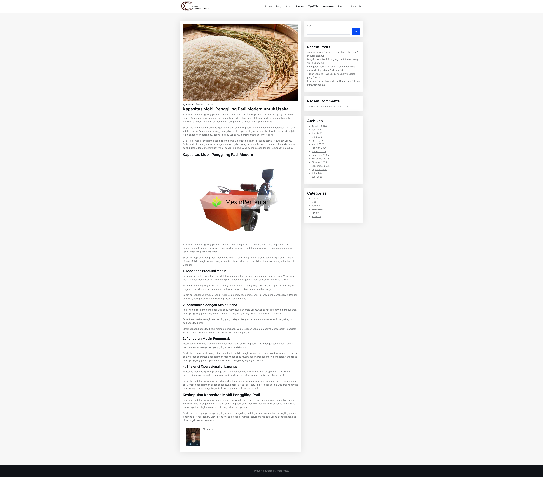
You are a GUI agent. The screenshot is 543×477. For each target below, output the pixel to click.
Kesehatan (328, 6)
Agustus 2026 (319, 126)
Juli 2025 (317, 173)
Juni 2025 (317, 176)
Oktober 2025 (319, 162)
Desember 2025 (320, 155)
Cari (309, 25)
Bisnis (288, 6)
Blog (278, 6)
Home (268, 6)
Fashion (342, 6)
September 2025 (321, 165)
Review (300, 6)
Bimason (190, 104)
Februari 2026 (319, 147)
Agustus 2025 (319, 169)
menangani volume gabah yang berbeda (234, 144)
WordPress (282, 470)
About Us (356, 6)
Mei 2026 (317, 136)
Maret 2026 (318, 144)
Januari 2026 (319, 151)
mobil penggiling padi (226, 118)
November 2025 (320, 158)
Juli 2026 (317, 129)
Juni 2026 (317, 133)
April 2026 (317, 140)
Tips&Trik (316, 216)
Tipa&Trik (313, 6)
